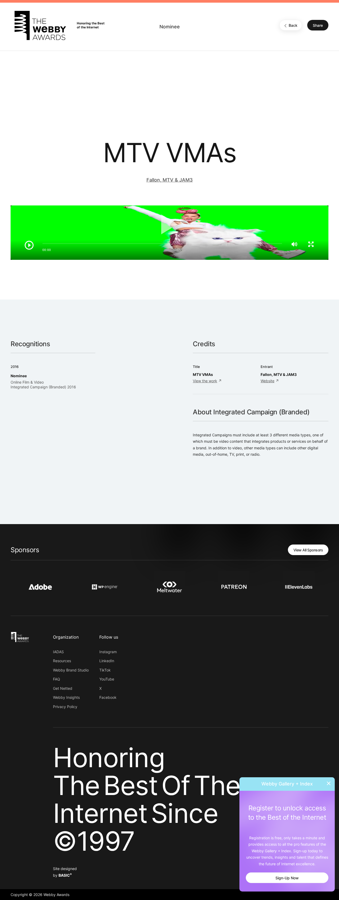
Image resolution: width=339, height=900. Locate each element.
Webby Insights (66, 697)
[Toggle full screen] (311, 244)
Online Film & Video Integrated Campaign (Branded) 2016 (43, 384)
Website (267, 381)
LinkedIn (106, 660)
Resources (62, 660)
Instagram (108, 651)
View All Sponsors (308, 550)
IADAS (58, 651)
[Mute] (294, 244)
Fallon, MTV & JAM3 (169, 180)
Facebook (108, 697)
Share (318, 25)
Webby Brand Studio (71, 670)
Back (293, 25)
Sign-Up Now (287, 878)
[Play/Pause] (29, 245)
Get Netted (62, 688)
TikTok (105, 670)
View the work (205, 381)
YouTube (106, 679)
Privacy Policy (65, 706)
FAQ (56, 679)
